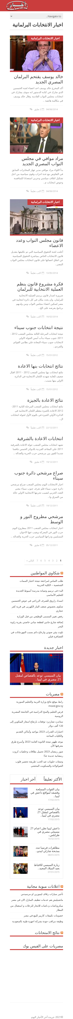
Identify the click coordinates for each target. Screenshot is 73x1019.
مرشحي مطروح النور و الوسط (41, 519)
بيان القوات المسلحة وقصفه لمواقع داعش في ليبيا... (45, 792)
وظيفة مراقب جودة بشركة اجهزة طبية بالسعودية (37, 921)
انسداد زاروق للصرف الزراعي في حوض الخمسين (37, 600)
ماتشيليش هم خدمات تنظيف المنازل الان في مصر (37, 899)
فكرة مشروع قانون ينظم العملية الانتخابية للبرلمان (40, 286)
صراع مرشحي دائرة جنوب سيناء (38, 475)
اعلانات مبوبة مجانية (43, 886)
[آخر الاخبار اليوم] (17, 9)
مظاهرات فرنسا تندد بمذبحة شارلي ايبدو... (48, 849)
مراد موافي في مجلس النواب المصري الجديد (42, 160)
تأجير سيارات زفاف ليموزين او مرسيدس (42, 894)
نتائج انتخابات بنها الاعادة (40, 366)
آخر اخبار (28, 779)
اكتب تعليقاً (36, 191)
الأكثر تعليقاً (53, 779)
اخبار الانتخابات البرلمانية (45, 38)
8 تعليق (37, 545)
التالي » (30, 560)
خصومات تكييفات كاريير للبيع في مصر (43, 915)
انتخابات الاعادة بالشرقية (40, 438)
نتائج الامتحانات (47, 932)
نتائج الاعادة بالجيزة (45, 400)
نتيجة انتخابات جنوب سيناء (38, 327)
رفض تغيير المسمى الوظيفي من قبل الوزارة (40, 616)
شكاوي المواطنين (45, 572)
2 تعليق (37, 109)
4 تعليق (37, 461)
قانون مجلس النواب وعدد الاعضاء (39, 242)
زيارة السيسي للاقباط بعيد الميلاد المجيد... (47, 866)
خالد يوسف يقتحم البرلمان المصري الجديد (38, 79)
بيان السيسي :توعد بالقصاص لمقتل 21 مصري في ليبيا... (38, 677)
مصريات (53, 693)
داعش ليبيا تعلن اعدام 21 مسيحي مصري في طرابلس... (45, 831)
